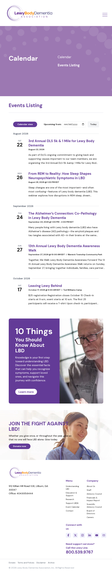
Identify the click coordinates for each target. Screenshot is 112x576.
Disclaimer (41, 562)
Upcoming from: (53, 124)
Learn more (26, 392)
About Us (91, 486)
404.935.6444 (25, 493)
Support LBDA (72, 503)
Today (93, 124)
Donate (12, 562)
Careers (90, 517)
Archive (51, 562)
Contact (69, 511)
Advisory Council (94, 494)
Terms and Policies (26, 562)
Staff (89, 490)
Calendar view (25, 124)
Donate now (19, 446)
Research (70, 499)
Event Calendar (72, 507)
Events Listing (69, 65)
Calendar (64, 57)
